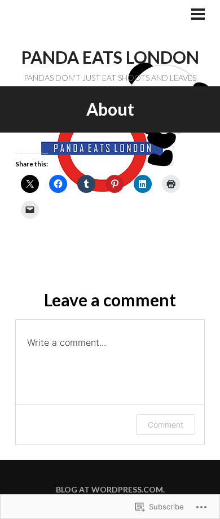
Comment (165, 424)
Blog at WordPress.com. (110, 489)
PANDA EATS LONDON (110, 57)
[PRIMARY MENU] (198, 15)
